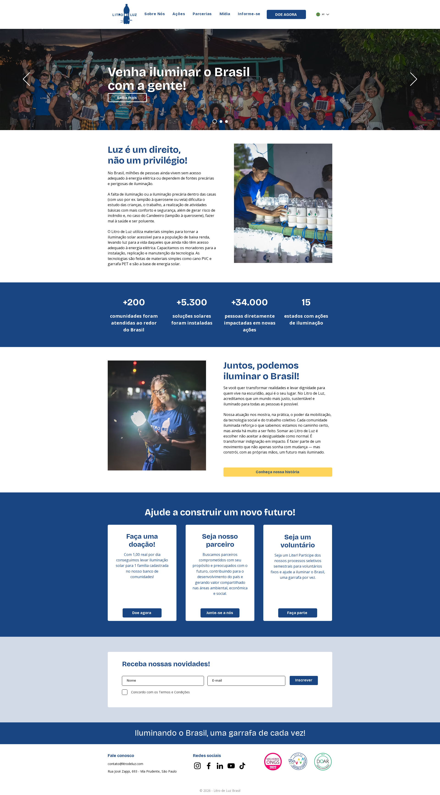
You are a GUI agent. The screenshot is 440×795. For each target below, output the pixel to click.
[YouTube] (231, 765)
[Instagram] (197, 765)
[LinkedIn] (219, 765)
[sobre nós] (214, 121)
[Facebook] (208, 765)
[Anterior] (26, 79)
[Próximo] (413, 79)
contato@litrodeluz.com (125, 764)
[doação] (221, 121)
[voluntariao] (226, 121)
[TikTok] (242, 765)
